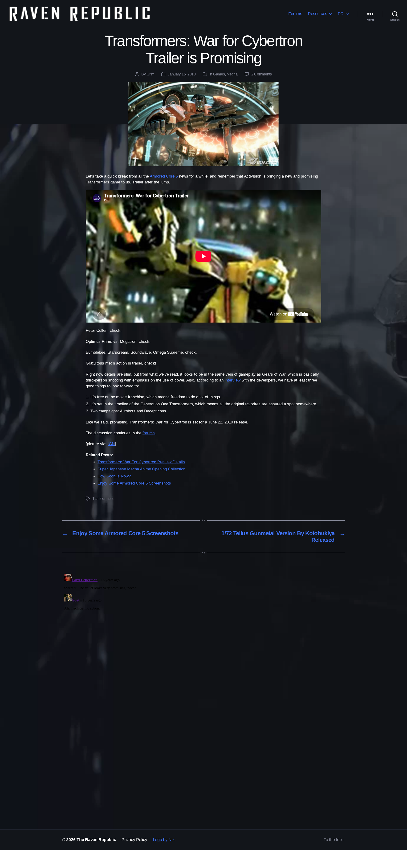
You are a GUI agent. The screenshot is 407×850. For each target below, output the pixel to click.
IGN (111, 444)
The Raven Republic (96, 839)
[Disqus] (203, 631)
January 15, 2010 (182, 74)
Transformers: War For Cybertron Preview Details (141, 462)
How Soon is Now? (114, 476)
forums (148, 433)
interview (232, 380)
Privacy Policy (134, 839)
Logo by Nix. (164, 839)
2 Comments (261, 74)
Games (219, 74)
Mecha (232, 74)
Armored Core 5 (164, 176)
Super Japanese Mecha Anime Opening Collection (141, 469)
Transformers (103, 499)
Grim (150, 74)
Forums (295, 13)
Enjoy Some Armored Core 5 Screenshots (134, 483)
